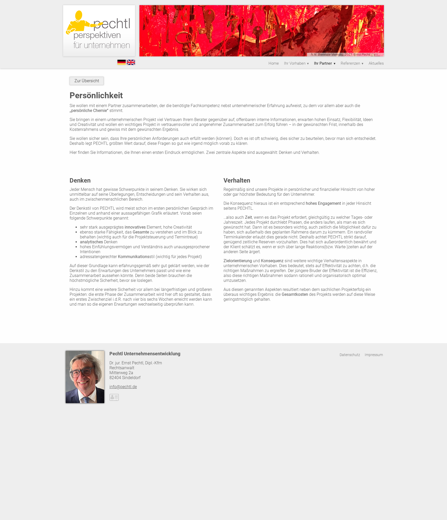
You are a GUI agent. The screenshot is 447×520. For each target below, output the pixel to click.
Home (274, 63)
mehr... (375, 54)
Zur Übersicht (86, 80)
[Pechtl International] (131, 63)
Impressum (374, 355)
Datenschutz (350, 355)
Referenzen (350, 63)
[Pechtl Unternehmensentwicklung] (121, 63)
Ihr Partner (323, 63)
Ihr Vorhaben (295, 63)
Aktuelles (376, 63)
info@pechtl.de (123, 386)
